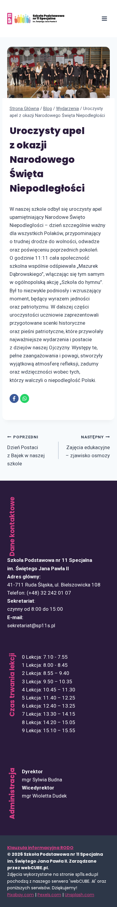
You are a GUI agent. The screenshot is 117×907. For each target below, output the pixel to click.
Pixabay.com (20, 895)
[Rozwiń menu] (104, 18)
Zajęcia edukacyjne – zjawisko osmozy (88, 446)
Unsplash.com (79, 895)
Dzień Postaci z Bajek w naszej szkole (26, 450)
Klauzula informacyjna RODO (40, 848)
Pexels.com (49, 895)
